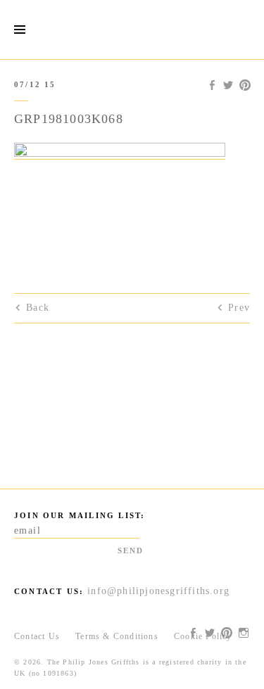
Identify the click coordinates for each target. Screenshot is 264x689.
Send (131, 550)
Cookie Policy (203, 636)
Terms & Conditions (116, 636)
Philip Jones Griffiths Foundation (132, 29)
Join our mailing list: (79, 515)
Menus (19, 30)
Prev (239, 307)
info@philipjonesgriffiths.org (158, 591)
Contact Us (37, 636)
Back (37, 307)
